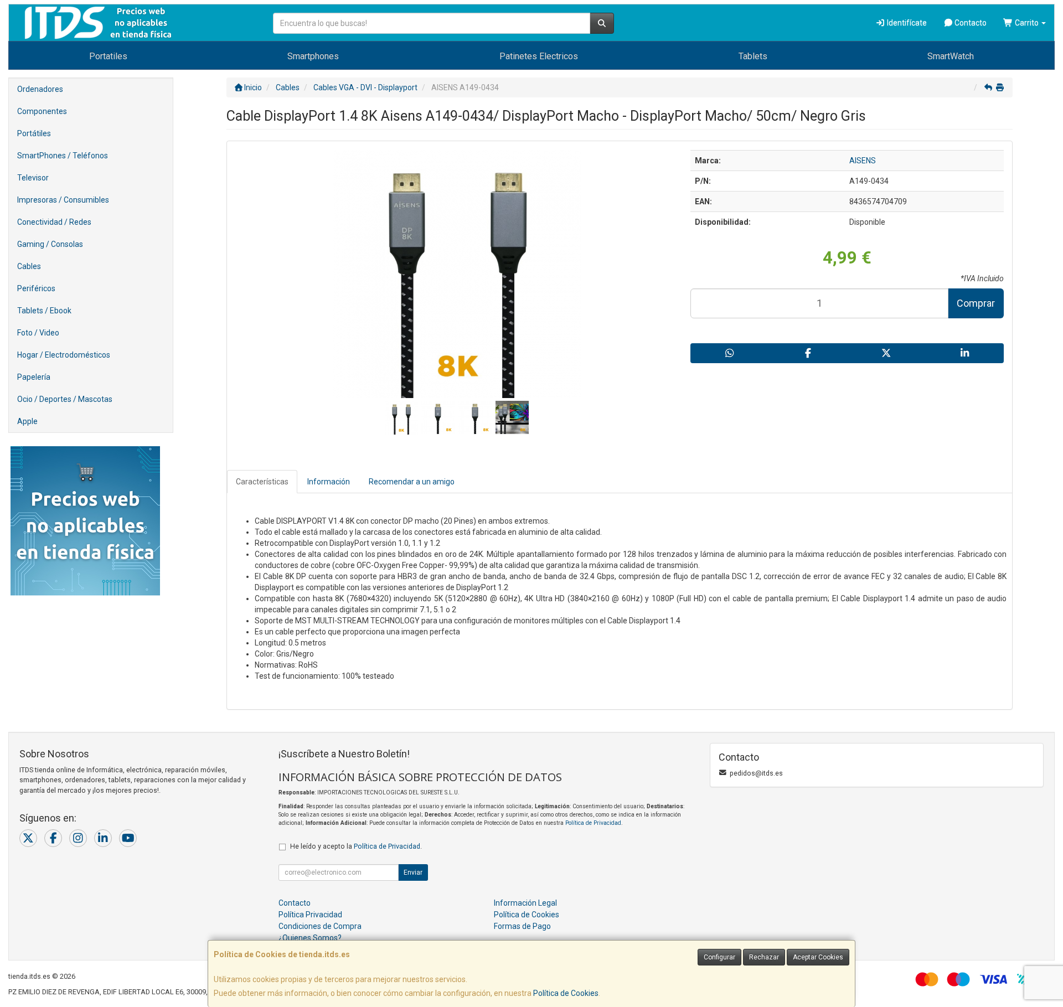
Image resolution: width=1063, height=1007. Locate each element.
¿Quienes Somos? (310, 937)
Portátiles (34, 133)
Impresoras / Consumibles (63, 199)
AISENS (862, 160)
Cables (29, 266)
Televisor (33, 177)
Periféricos (36, 288)
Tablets (753, 56)
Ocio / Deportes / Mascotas (64, 399)
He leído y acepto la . (356, 846)
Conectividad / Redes (54, 222)
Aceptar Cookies (818, 957)
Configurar (719, 957)
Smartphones (313, 56)
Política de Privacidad (593, 823)
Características (262, 481)
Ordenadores (40, 89)
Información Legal (525, 902)
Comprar (976, 303)
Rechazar (764, 957)
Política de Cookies (565, 993)
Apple (27, 421)
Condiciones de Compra (320, 926)
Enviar (413, 872)
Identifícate (906, 22)
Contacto (970, 22)
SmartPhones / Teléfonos (62, 155)
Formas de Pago (522, 926)
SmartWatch (950, 56)
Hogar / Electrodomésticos (63, 354)
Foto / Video (38, 332)
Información (328, 481)
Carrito (1026, 22)
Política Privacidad (310, 914)
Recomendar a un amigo (412, 481)
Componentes (42, 111)
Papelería (33, 377)
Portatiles (108, 56)
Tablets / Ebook (44, 310)
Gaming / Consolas (50, 244)
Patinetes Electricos (538, 56)
